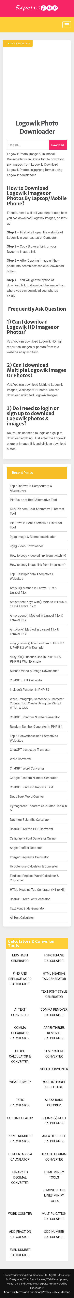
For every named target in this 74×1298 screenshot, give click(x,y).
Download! (58, 144)
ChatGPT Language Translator (30, 750)
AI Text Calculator (22, 917)
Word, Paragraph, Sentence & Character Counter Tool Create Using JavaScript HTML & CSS (37, 703)
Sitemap (65, 1292)
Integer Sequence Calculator (29, 857)
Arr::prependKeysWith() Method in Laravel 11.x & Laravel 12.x (38, 604)
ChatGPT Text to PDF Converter (31, 829)
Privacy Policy (50, 1292)
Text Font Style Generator (27, 908)
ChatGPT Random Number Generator (35, 717)
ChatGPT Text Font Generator (30, 899)
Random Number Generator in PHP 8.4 (36, 726)
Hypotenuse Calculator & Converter (34, 866)
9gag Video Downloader (26, 546)
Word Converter (20, 759)
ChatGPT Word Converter (27, 768)
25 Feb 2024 (23, 43)
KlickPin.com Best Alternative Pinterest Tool (37, 511)
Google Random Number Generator (34, 778)
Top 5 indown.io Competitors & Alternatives (31, 488)
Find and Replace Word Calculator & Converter (34, 878)
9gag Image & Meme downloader (33, 537)
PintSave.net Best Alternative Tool (33, 500)
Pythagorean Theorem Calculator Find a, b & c (38, 808)
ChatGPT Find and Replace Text (31, 787)
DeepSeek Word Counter (27, 796)
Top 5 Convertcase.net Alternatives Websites (34, 738)
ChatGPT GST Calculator (26, 680)
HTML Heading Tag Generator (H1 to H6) (38, 890)
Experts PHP (37, 1287)
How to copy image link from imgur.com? (38, 565)
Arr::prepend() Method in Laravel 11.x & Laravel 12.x (36, 618)
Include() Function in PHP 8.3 (30, 690)
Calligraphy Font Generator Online (33, 838)
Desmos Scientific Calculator (30, 820)
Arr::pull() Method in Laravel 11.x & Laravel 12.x (33, 590)
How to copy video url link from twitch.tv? (38, 555)
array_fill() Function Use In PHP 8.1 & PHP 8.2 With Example (35, 659)
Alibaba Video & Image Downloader (34, 671)
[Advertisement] (37, 82)
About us (9, 1292)
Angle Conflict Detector (26, 848)
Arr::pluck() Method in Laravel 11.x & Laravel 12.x (34, 632)
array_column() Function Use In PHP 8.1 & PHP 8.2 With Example (37, 645)
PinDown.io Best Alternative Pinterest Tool (36, 525)
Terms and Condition (28, 1292)
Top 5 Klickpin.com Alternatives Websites (31, 576)
